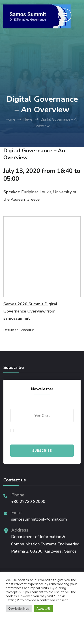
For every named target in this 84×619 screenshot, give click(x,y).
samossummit (16, 318)
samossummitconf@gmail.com (39, 519)
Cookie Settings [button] (18, 609)
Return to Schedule (18, 330)
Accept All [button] (43, 609)
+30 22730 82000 (28, 501)
